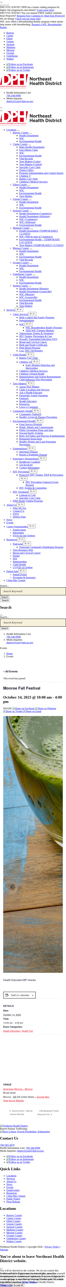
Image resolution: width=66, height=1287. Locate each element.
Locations (11, 129)
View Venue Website (13, 1100)
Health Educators (28, 401)
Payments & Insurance (24, 577)
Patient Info (12, 571)
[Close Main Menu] (1, 110)
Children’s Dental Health (31, 373)
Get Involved (26, 464)
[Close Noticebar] (1, 2)
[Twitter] (13, 711)
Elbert (9, 38)
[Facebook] (23, 708)
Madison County (21, 228)
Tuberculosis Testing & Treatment (36, 333)
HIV (15, 558)
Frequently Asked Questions (33, 395)
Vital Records (26, 158)
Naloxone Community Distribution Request (41, 547)
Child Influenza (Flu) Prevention (35, 379)
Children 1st (25, 362)
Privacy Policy (52, 1246)
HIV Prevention (21, 471)
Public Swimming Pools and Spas (36, 430)
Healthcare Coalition (29, 462)
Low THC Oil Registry (31, 350)
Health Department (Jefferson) (34, 216)
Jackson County (21, 210)
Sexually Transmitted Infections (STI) (38, 339)
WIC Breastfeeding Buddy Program (44, 327)
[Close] (1, 615)
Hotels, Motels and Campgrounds (36, 427)
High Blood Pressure (29, 347)
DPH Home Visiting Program (28, 501)
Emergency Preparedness (25, 458)
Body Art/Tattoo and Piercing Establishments (42, 436)
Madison (10, 47)
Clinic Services (20, 314)
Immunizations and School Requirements (40, 376)
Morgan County (21, 248)
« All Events (10, 671)
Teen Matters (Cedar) (30, 161)
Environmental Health (30, 141)
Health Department (28, 135)
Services (10, 310)
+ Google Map (42, 1096)
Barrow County (21, 132)
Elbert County (20, 184)
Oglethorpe (12, 56)
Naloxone (18, 544)
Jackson (10, 44)
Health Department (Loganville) (35, 291)
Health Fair (27, 1030)
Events (9, 522)
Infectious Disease (28, 451)
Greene (10, 41)
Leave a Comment (28, 407)
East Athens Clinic (28, 150)
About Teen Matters (29, 386)
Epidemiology (20, 448)
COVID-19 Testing (23, 567)
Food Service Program (30, 424)
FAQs (16, 514)
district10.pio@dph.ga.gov (19, 101)
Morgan (10, 50)
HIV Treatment (20, 492)
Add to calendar (20, 995)
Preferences (6, 1285)
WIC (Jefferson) (27, 222)
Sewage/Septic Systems (31, 433)
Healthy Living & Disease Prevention (38, 417)
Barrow (10, 32)
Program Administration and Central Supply (41, 173)
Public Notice (13, 1198)
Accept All (18, 1285)
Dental (16, 555)
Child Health (19, 354)
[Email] (32, 711)
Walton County (20, 285)
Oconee (10, 53)
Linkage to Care (27, 495)
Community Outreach (30, 414)
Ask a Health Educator (30, 392)
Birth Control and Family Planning (36, 317)
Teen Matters (25, 196)
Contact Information (29, 467)
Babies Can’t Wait (28, 178)
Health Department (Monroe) (34, 288)
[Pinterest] (45, 708)
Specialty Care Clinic (30, 167)
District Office (26, 170)
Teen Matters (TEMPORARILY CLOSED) (41, 245)
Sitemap (4, 1249)
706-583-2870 (7, 1145)
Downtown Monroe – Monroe (18, 1089)
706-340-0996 (13, 95)
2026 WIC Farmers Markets (40, 330)
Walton (10, 58)
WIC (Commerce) (28, 219)
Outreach (24, 398)
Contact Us (18, 511)
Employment (19, 529)
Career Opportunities (17, 526)
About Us (11, 505)
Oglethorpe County (22, 274)
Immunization (20, 561)
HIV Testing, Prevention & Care (35, 336)
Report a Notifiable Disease (33, 454)
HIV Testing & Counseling (33, 488)
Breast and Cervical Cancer (33, 342)
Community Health (22, 411)
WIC (21, 138)
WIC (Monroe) (26, 294)
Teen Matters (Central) (30, 164)
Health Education (12, 1030)
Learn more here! (45, 10)
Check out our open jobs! (28, 18)
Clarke (9, 35)
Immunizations (26, 320)
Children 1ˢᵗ (25, 176)
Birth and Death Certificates (33, 345)
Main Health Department (31, 147)
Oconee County (21, 262)
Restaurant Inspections (30, 438)
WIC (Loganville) (28, 297)
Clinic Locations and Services (34, 389)
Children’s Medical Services (33, 181)
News (9, 519)
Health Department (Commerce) (35, 213)
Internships (18, 532)
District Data (19, 516)
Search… (4, 585)
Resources (24, 404)
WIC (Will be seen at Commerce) (36, 236)
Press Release (13, 1201)
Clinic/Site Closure (15, 580)
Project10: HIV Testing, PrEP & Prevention (41, 475)
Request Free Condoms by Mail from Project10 (41, 15)
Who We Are (19, 508)
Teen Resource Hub (23, 550)
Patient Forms (20, 574)
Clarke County (20, 144)
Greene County (20, 199)
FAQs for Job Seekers (24, 535)
